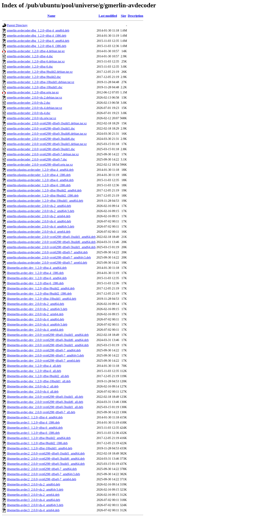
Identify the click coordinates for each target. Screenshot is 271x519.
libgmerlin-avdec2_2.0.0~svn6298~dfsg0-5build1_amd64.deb (46, 463)
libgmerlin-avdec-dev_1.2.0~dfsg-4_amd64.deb (37, 267)
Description (135, 15)
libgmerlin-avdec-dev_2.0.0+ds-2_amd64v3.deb (37, 309)
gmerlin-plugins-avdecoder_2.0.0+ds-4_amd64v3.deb (40, 226)
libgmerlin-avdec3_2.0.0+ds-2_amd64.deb (33, 484)
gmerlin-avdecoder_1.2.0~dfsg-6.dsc (30, 66)
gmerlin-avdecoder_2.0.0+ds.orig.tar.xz (31, 118)
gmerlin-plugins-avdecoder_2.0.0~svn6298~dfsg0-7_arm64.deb (47, 262)
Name (51, 15)
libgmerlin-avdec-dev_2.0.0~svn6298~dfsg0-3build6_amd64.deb (48, 340)
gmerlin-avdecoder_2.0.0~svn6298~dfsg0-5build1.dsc (41, 149)
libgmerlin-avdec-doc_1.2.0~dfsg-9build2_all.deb (38, 376)
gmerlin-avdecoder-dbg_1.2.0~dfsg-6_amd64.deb (38, 40)
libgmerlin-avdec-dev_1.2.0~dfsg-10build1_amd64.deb (41, 298)
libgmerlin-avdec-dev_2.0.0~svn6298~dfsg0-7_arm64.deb (43, 360)
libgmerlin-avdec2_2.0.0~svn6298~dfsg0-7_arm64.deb (41, 479)
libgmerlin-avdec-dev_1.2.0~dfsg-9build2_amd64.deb (41, 288)
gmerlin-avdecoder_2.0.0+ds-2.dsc (28, 102)
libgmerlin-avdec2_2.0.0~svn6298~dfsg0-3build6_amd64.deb (46, 458)
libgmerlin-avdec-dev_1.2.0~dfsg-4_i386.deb (35, 273)
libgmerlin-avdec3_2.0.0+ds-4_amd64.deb (33, 500)
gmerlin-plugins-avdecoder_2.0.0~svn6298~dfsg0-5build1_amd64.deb (51, 247)
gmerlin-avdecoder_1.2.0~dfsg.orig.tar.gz (33, 92)
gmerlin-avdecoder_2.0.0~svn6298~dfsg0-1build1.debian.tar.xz (47, 123)
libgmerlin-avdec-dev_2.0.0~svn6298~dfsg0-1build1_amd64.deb (48, 334)
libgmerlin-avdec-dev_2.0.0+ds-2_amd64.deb (35, 304)
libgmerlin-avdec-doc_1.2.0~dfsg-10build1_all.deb (39, 381)
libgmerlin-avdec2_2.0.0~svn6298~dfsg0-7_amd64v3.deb (43, 474)
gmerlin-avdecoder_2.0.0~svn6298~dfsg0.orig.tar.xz (40, 164)
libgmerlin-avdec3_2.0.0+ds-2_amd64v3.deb (35, 489)
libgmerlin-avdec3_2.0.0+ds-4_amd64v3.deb (35, 505)
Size (123, 15)
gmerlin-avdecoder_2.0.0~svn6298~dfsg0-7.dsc (37, 159)
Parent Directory (17, 25)
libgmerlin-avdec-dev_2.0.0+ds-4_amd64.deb (35, 319)
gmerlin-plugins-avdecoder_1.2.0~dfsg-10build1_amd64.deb (45, 200)
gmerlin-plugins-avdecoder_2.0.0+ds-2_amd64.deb (39, 206)
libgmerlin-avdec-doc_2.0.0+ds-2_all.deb (33, 386)
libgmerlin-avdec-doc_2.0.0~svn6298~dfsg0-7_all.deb (41, 412)
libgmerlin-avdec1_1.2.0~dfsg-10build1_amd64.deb (39, 448)
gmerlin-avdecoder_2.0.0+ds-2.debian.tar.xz (34, 97)
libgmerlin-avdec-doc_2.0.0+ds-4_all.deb (33, 391)
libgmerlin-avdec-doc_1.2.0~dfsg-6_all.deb (34, 371)
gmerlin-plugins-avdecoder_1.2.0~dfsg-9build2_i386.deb (43, 195)
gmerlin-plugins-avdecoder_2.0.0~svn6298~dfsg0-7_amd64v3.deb (49, 257)
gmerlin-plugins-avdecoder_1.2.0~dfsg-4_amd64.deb (40, 169)
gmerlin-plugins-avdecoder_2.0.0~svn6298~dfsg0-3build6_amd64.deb (51, 242)
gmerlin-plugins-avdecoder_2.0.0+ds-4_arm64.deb (38, 231)
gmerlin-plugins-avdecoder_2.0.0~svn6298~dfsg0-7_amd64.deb (47, 252)
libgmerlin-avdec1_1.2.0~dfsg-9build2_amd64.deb (39, 438)
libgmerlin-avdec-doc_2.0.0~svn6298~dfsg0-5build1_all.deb (45, 407)
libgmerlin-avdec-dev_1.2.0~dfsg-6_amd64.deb (37, 278)
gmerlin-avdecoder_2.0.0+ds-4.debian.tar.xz (34, 108)
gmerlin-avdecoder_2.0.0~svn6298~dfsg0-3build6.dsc (41, 138)
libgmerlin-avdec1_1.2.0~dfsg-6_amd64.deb (35, 427)
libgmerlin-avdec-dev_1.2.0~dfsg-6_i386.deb (35, 283)
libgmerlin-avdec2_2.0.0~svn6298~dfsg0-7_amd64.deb (42, 469)
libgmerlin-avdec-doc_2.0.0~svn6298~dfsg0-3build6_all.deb (45, 402)
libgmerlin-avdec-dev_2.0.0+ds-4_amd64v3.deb (37, 324)
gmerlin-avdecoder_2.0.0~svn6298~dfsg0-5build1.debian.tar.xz (47, 144)
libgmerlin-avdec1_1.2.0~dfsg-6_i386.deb (33, 432)
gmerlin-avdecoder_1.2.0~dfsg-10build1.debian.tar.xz (40, 82)
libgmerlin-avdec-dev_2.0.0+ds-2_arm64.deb (35, 314)
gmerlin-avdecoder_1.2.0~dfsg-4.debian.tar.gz (36, 51)
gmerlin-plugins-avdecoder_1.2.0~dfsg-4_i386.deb (39, 175)
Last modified (108, 15)
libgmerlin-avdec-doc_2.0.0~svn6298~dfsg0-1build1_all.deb (45, 396)
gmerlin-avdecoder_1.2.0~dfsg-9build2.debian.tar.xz (40, 71)
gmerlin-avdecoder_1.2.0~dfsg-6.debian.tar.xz (36, 61)
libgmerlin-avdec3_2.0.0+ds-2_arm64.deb (33, 494)
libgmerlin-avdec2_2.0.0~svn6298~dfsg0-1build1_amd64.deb (46, 453)
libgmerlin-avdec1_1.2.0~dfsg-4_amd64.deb (35, 417)
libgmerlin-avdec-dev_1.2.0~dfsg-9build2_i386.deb (39, 293)
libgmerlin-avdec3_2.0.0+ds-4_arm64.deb (33, 510)
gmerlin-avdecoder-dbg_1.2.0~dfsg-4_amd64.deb (38, 30)
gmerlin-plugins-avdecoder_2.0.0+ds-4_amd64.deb (39, 221)
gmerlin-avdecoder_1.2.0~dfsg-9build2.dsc (34, 77)
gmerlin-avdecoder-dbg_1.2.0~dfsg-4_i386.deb (36, 35)
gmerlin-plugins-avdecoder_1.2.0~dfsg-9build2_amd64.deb (44, 190)
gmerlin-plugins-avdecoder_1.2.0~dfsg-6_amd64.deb (40, 180)
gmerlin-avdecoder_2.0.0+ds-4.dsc (28, 113)
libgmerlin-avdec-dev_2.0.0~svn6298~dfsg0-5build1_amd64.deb (48, 345)
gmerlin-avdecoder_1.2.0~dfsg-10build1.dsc (34, 87)
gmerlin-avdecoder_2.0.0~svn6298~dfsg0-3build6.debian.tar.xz (47, 133)
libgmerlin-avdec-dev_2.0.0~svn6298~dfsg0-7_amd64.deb (44, 350)
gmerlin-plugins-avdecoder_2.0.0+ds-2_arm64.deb (38, 216)
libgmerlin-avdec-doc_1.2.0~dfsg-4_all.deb (34, 365)
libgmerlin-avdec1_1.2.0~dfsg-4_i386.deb (33, 422)
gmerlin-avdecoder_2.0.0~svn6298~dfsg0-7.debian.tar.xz (43, 154)
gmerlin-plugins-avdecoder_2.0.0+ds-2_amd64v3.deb (40, 211)
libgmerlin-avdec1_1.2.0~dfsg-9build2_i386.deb (37, 443)
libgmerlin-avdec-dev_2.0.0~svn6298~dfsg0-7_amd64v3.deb (45, 355)
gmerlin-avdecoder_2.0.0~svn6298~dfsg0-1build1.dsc (41, 128)
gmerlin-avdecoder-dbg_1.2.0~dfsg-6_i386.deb (36, 46)
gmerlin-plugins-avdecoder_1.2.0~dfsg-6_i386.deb (39, 185)
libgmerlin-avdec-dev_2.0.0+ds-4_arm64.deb (35, 329)
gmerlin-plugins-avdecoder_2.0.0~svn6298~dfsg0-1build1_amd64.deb (51, 236)
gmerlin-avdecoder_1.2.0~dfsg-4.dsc (30, 56)
